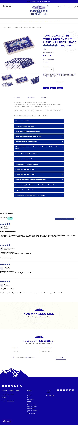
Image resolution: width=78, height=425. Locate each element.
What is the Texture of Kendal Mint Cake (26, 164)
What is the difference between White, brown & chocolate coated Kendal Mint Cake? (36, 147)
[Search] (65, 7)
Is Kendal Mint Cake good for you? (24, 169)
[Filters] (75, 219)
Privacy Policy (30, 399)
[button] (50, 45)
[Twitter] (4, 6)
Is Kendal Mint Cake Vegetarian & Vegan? (26, 153)
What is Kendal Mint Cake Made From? (26, 141)
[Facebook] (7, 6)
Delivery (29, 401)
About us (29, 394)
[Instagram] (10, 6)
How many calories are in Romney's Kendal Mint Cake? (30, 179)
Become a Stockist (31, 404)
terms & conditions (29, 357)
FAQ (28, 397)
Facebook (50, 395)
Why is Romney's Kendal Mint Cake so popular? (28, 136)
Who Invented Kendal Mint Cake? (24, 126)
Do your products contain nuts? (24, 190)
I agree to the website (24, 357)
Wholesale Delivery (32, 406)
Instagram (53, 395)
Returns (29, 403)
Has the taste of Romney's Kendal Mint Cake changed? (30, 195)
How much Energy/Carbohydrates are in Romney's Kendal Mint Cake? (34, 184)
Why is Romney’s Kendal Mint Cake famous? (27, 131)
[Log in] (68, 7)
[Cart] (72, 7)
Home (20, 20)
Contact (57, 20)
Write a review (64, 219)
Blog (50, 20)
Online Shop (10, 27)
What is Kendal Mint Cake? (22, 121)
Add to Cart (59, 82)
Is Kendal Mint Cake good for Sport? (25, 174)
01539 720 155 (10, 401)
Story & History (34, 20)
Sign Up (61, 357)
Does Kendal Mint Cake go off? (23, 159)
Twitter (47, 395)
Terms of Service (31, 413)
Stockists (44, 20)
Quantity (46, 66)
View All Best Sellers (39, 322)
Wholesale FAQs (31, 408)
